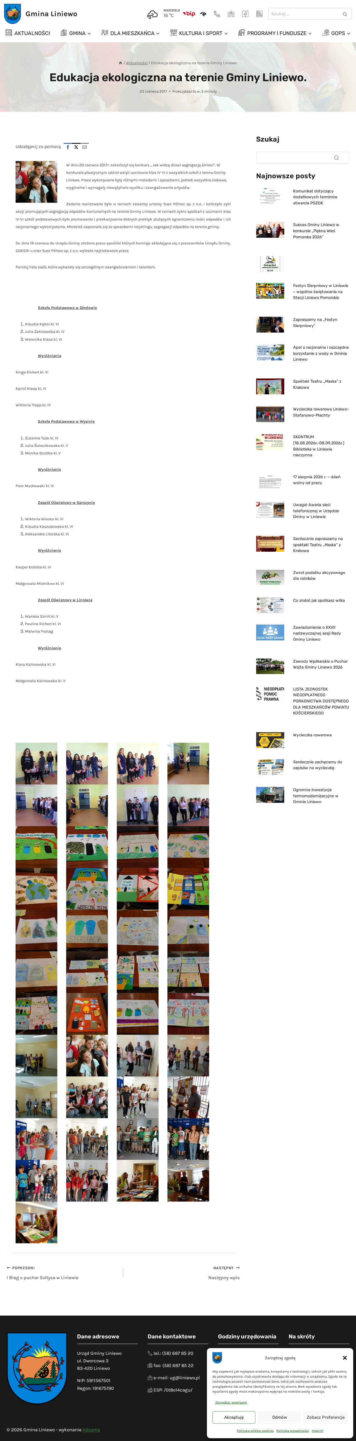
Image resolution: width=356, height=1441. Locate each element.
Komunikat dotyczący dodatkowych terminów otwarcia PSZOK (315, 197)
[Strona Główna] (120, 63)
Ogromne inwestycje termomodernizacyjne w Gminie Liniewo (315, 796)
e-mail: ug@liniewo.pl (177, 1377)
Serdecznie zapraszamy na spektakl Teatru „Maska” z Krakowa (318, 544)
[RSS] (259, 14)
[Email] (84, 147)
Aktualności (32, 33)
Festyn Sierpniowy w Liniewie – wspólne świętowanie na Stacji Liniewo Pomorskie (320, 291)
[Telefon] (217, 14)
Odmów (279, 1417)
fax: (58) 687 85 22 (174, 1365)
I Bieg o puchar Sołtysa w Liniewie (42, 1273)
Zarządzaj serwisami (231, 1402)
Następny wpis (224, 1273)
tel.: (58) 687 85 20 (173, 1353)
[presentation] (270, 196)
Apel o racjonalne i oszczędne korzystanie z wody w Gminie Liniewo (321, 353)
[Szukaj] (337, 157)
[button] (345, 1358)
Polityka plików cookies (255, 1431)
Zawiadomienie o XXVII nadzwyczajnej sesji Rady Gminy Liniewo (317, 633)
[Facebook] (245, 14)
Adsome (91, 1429)
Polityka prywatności (292, 1431)
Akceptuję (234, 1417)
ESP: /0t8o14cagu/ (173, 1390)
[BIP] (189, 14)
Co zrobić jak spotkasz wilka (319, 600)
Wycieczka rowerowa (312, 735)
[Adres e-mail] (231, 14)
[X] (76, 147)
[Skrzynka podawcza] (203, 14)
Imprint (317, 1431)
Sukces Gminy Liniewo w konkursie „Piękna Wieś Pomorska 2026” (316, 230)
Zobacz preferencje (326, 1417)
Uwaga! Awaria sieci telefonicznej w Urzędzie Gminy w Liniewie (316, 510)
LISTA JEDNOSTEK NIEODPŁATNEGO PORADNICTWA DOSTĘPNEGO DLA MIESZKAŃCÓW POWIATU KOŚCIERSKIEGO (321, 701)
